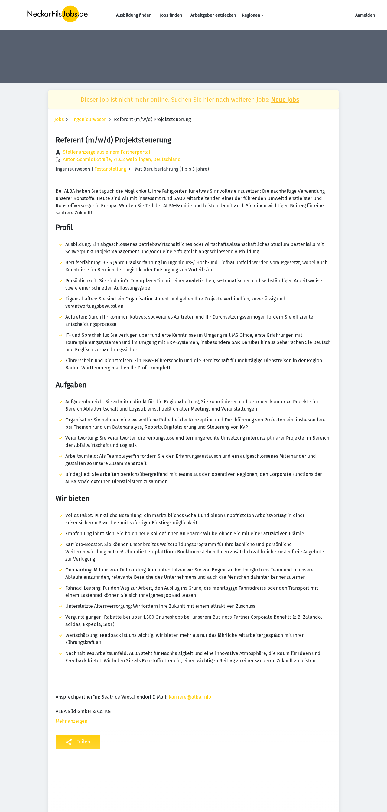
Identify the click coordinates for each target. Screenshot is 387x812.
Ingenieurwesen (89, 119)
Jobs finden (171, 15)
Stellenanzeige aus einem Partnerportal (106, 152)
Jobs (59, 119)
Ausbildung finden (133, 15)
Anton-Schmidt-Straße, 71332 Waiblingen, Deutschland (122, 159)
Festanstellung (110, 169)
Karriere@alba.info (190, 697)
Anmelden (365, 15)
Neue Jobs (285, 99)
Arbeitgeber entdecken (213, 15)
